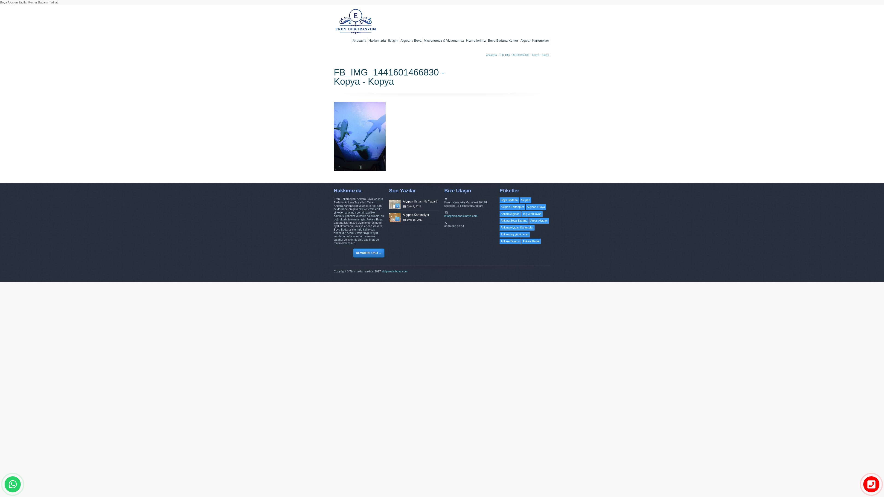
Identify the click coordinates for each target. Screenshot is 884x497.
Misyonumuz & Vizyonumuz (444, 40)
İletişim (393, 40)
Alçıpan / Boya (411, 40)
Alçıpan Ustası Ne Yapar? (420, 201)
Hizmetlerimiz (476, 40)
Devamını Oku (369, 253)
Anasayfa (359, 40)
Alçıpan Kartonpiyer (535, 40)
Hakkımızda (377, 40)
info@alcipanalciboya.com (460, 216)
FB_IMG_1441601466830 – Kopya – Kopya (524, 55)
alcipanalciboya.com (394, 271)
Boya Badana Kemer (503, 40)
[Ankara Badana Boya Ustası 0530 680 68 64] (355, 23)
